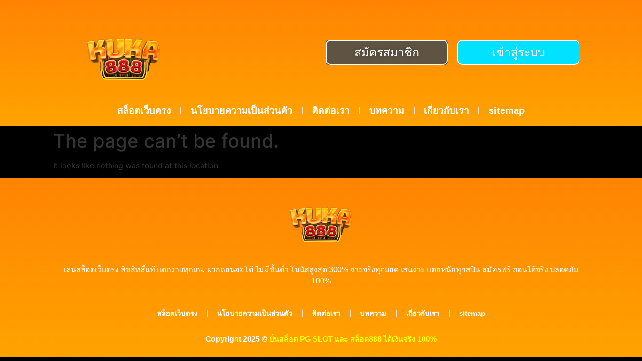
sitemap (507, 110)
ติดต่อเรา (331, 110)
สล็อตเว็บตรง (144, 110)
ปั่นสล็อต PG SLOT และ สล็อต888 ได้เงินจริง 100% (353, 339)
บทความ (386, 110)
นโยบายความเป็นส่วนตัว (241, 110)
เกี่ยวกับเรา (446, 110)
